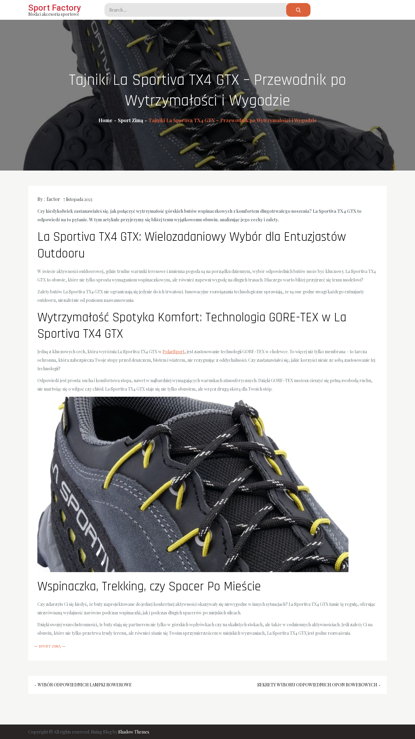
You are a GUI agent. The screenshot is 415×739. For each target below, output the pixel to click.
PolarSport (173, 351)
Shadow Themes (133, 732)
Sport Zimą (50, 646)
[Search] (298, 10)
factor (53, 199)
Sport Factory (54, 8)
